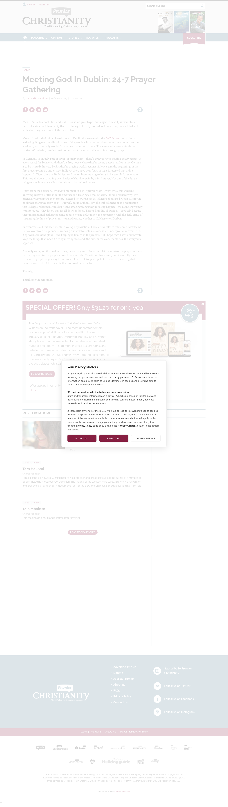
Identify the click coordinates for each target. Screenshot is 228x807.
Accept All (82, 438)
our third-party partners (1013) (120, 376)
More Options (146, 438)
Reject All (114, 438)
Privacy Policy (84, 425)
